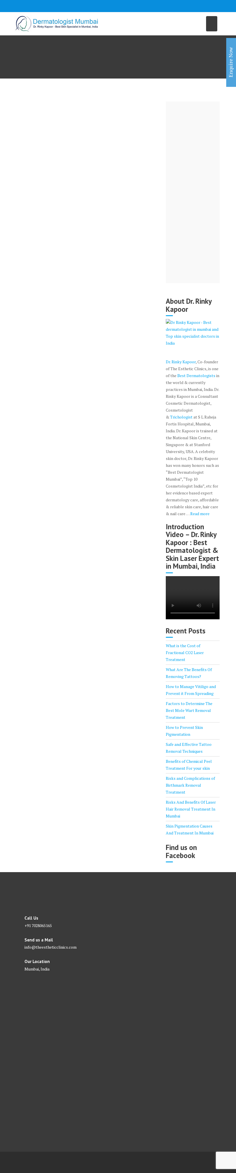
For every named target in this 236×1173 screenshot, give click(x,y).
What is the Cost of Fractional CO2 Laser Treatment (185, 652)
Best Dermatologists (196, 375)
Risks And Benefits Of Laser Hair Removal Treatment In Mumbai (191, 809)
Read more (200, 513)
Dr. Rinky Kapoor (181, 361)
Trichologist (181, 417)
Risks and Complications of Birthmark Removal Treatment (190, 785)
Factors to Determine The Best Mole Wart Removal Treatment (189, 710)
